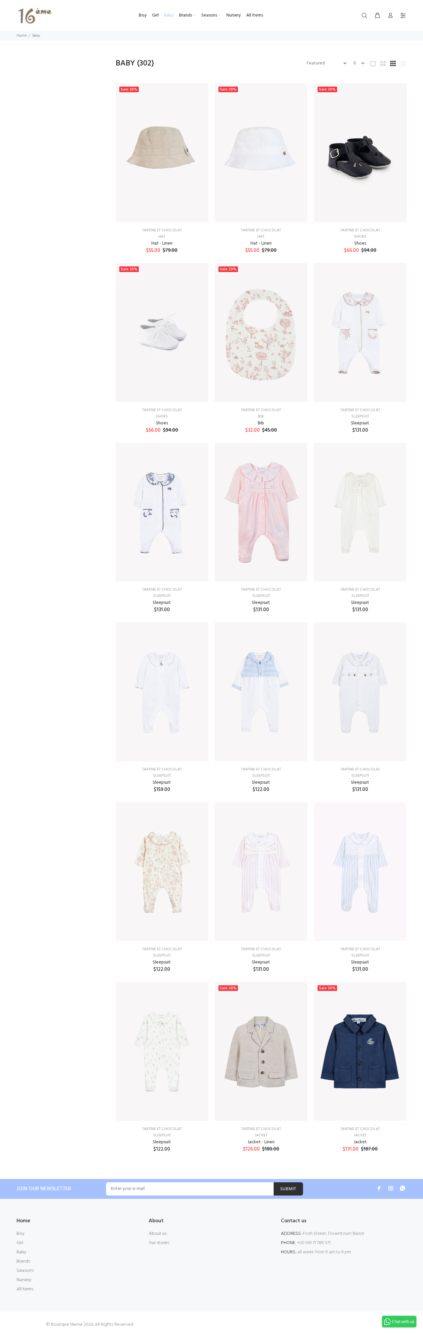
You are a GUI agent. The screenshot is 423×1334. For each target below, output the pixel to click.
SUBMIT (288, 1189)
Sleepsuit (360, 416)
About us (158, 1233)
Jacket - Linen (261, 1142)
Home (22, 35)
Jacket (261, 1135)
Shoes (360, 236)
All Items (25, 1289)
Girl (20, 1243)
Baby (21, 1252)
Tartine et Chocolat (162, 230)
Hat (161, 236)
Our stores (159, 1243)
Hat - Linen (162, 243)
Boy (20, 1233)
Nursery (24, 1280)
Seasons (25, 1271)
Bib (261, 416)
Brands (23, 1261)
